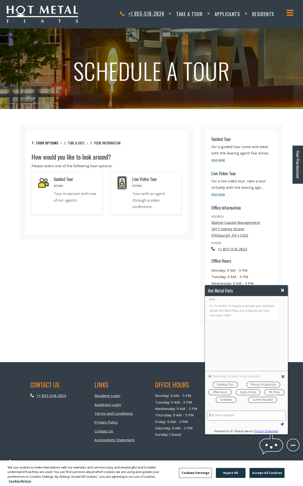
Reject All (230, 473)
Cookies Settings (195, 473)
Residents (266, 14)
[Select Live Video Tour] (145, 193)
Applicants (230, 14)
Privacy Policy (106, 421)
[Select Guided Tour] (67, 193)
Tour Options (47, 142)
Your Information (107, 142)
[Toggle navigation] (290, 13)
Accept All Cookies (267, 473)
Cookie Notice (20, 481)
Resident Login (107, 395)
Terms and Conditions (113, 413)
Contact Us (103, 431)
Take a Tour (189, 14)
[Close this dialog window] (282, 290)
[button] (271, 445)
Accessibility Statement (114, 439)
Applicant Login (107, 404)
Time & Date (76, 142)
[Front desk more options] (293, 445)
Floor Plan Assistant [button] (298, 167)
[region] (151, 473)
